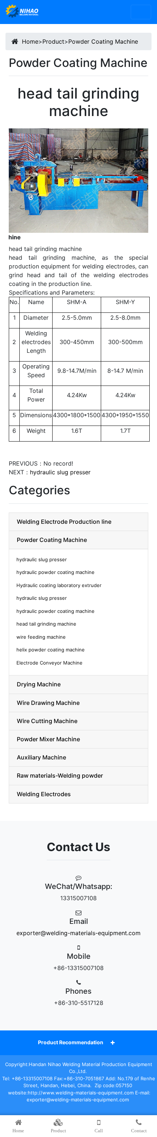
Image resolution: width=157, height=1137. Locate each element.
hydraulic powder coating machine (55, 572)
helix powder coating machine (50, 650)
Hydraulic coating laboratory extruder (59, 585)
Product (53, 41)
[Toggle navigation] (141, 12)
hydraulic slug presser (60, 472)
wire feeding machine (41, 637)
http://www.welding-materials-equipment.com (81, 1093)
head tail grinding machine (46, 624)
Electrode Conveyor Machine (49, 663)
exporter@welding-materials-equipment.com (78, 933)
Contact (139, 1130)
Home (30, 41)
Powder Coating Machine (103, 41)
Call (99, 1130)
